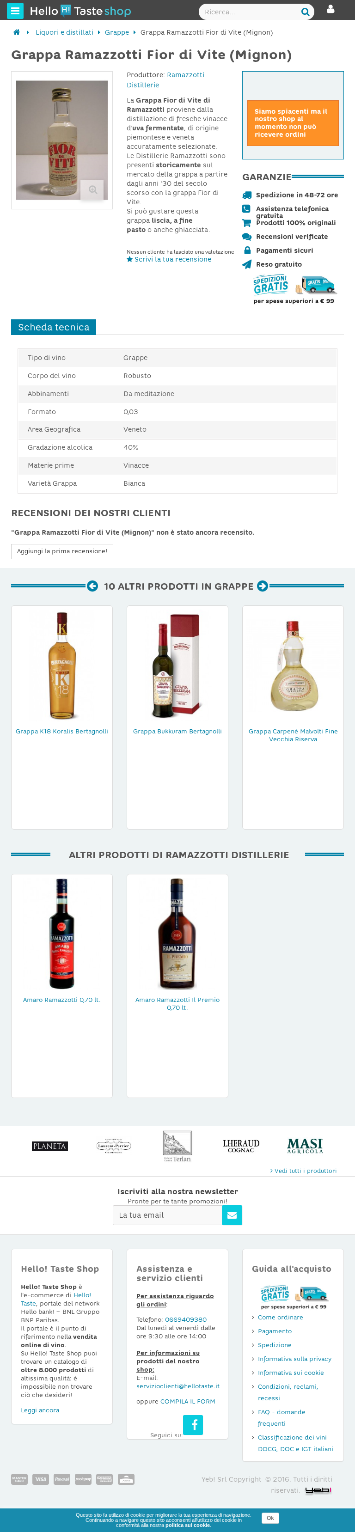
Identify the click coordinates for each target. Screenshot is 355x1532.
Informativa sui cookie (291, 1372)
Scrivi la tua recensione (172, 259)
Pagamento (275, 1331)
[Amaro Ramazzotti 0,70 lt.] (62, 933)
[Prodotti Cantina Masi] (305, 1146)
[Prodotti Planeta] (50, 1146)
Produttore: (146, 75)
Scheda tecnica (53, 327)
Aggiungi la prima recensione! (62, 551)
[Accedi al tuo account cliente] (331, 13)
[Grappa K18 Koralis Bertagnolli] (62, 665)
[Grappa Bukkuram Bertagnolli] (177, 665)
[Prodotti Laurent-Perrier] (114, 1146)
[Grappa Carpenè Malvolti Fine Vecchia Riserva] (293, 665)
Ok (270, 1518)
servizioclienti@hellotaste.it (178, 1386)
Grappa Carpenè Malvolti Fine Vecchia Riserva (293, 735)
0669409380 (186, 1319)
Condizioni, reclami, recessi (288, 1392)
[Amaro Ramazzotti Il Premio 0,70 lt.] (177, 933)
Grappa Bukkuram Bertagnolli (177, 731)
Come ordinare (280, 1317)
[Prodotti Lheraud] (241, 1146)
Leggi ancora (40, 1410)
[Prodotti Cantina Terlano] (177, 1146)
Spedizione (275, 1345)
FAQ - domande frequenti (282, 1418)
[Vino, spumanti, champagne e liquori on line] (47, 10)
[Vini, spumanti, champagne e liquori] (16, 32)
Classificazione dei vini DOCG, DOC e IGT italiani (295, 1443)
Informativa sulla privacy (294, 1358)
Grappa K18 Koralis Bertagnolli (62, 731)
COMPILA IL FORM (187, 1401)
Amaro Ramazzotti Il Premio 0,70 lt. (177, 1003)
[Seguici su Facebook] (193, 1425)
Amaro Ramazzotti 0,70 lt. (62, 999)
